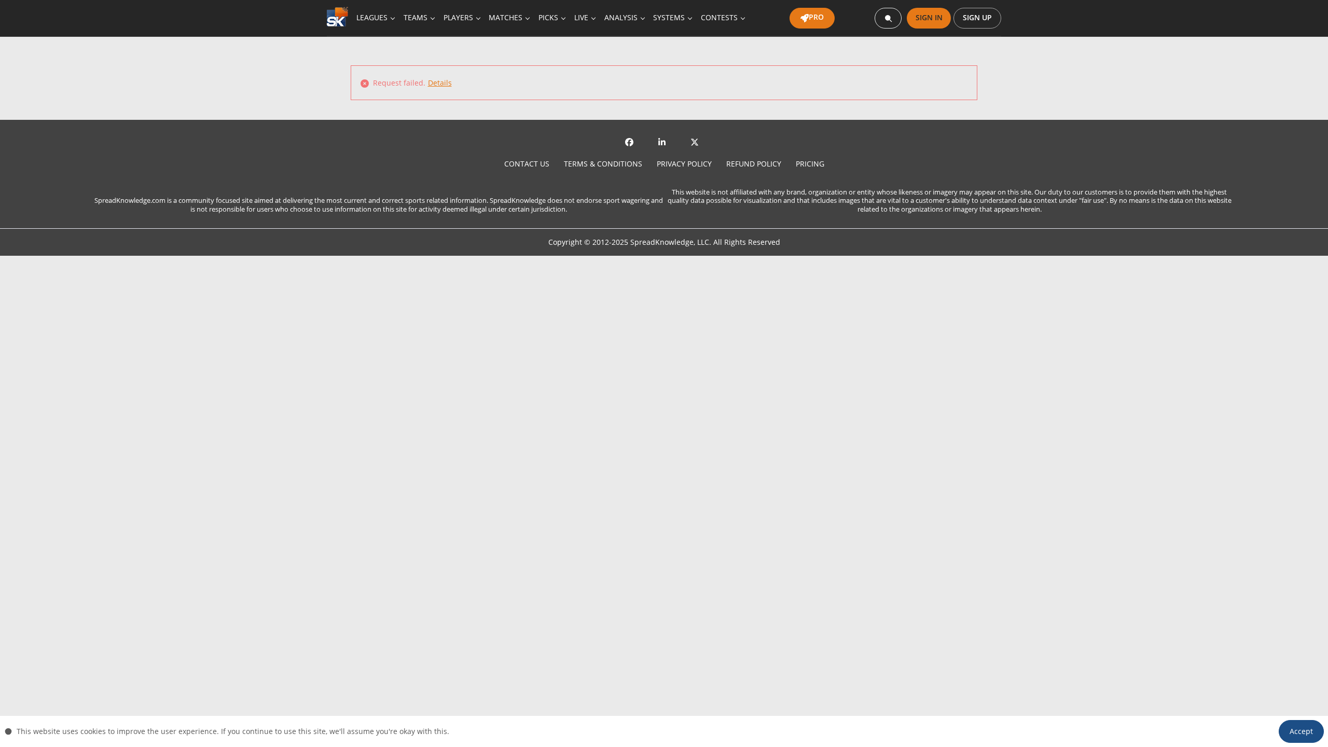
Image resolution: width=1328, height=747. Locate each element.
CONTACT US (526, 164)
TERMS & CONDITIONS (603, 164)
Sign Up (977, 17)
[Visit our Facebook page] (631, 141)
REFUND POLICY (753, 164)
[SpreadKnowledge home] (339, 18)
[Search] (888, 18)
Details (440, 83)
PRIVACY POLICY (684, 164)
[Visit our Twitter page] (696, 141)
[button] (1301, 731)
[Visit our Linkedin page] (664, 141)
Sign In (929, 17)
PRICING (810, 164)
